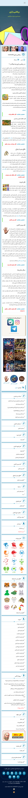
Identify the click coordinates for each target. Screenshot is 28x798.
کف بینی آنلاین (21, 261)
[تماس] (7, 773)
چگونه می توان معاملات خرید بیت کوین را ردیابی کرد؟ (14, 696)
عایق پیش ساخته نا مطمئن (18, 700)
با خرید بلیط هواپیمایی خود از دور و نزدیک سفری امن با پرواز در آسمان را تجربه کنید (14, 704)
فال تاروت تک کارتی (20, 637)
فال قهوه (22, 451)
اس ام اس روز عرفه (20, 414)
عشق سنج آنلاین (20, 517)
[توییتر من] (3, 773)
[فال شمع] (8, 355)
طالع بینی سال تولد (20, 613)
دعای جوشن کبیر (20, 491)
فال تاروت (18, 216)
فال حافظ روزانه (21, 722)
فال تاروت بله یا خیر (20, 666)
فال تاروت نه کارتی (20, 653)
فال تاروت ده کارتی (20, 656)
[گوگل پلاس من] (18, 777)
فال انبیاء (22, 439)
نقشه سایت (7, 786)
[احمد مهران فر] (22, 49)
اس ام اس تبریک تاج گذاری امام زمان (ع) (15, 407)
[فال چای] (20, 366)
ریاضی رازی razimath (14, 54)
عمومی (16, 388)
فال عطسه (22, 750)
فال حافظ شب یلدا (20, 726)
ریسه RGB (21, 528)
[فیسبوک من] (16, 773)
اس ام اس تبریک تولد (19, 417)
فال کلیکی (22, 506)
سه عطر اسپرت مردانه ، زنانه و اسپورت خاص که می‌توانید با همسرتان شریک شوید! (14, 684)
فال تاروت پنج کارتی (20, 647)
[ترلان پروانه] (14, 49)
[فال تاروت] (20, 344)
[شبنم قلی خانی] (6, 49)
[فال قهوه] (20, 355)
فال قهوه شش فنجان (19, 457)
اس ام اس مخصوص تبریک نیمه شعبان (16, 401)
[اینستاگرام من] (12, 773)
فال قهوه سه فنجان (20, 454)
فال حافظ (10, 138)
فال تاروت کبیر (21, 627)
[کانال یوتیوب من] (14, 777)
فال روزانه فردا (21, 762)
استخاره (24, 110)
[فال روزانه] (8, 344)
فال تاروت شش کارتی (19, 650)
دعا (23, 494)
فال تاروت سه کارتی (20, 640)
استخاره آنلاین (21, 428)
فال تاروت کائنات (20, 634)
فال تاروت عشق (20, 659)
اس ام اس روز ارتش (20, 404)
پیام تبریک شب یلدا (20, 729)
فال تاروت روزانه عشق (19, 663)
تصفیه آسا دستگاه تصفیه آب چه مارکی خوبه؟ (14, 680)
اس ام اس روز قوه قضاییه (19, 410)
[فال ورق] (8, 366)
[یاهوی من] (24, 773)
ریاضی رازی (14, 11)
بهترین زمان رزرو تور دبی (19, 692)
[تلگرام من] (20, 773)
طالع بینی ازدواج (20, 480)
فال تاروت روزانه (20, 624)
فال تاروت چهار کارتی (19, 643)
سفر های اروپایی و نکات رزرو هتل (17, 688)
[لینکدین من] (10, 777)
